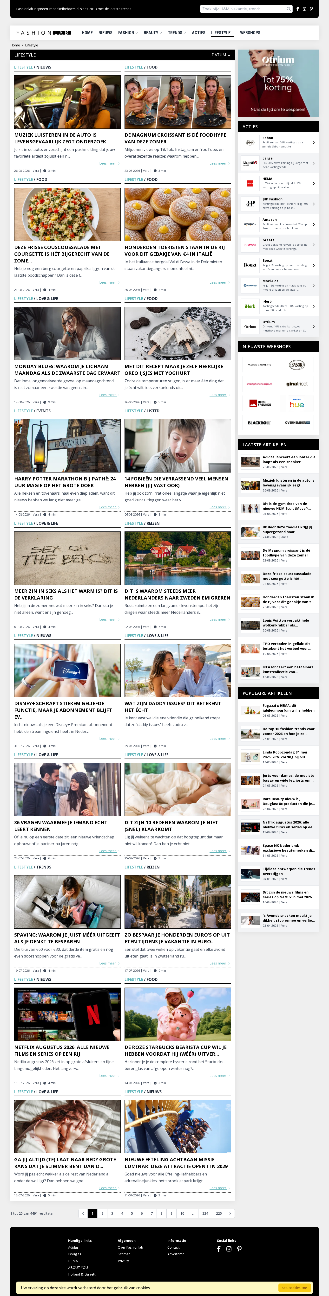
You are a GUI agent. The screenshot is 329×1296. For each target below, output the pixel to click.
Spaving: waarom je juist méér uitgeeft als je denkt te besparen (67, 938)
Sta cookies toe (294, 1287)
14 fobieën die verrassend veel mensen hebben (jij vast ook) (176, 482)
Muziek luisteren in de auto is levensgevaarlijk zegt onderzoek (60, 138)
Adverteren (175, 1254)
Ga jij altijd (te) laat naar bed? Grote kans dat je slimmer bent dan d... (65, 1162)
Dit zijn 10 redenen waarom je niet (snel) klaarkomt (171, 825)
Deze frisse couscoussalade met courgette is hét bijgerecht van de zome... (62, 254)
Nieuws (105, 32)
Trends (175, 32)
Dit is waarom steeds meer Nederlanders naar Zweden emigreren (177, 594)
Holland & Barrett (82, 1274)
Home (87, 32)
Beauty (151, 32)
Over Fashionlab (130, 1247)
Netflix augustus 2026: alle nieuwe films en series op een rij (61, 1050)
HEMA (73, 1260)
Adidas (73, 1247)
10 (182, 1213)
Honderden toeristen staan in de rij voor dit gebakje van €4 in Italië (175, 250)
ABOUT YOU (78, 1267)
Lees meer (108, 163)
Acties (198, 32)
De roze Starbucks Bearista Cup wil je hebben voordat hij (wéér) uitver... (176, 1050)
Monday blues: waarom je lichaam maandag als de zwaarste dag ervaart (67, 369)
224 (205, 1213)
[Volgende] (230, 1213)
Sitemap (124, 1254)
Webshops (250, 32)
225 (219, 1213)
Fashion (126, 32)
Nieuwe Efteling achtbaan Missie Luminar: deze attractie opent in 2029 (176, 1162)
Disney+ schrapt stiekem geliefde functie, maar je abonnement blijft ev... (63, 710)
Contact (173, 1247)
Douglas (74, 1254)
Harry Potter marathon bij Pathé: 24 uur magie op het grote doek (65, 482)
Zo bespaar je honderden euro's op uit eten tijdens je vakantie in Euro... (177, 938)
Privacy (123, 1260)
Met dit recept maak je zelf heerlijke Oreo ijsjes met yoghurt (174, 369)
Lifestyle (221, 32)
